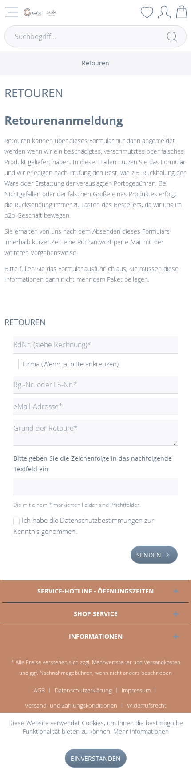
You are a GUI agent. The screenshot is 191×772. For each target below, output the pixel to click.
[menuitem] (129, 12)
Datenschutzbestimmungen (101, 520)
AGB (39, 690)
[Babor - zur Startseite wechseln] (40, 12)
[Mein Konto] (164, 11)
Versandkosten (162, 662)
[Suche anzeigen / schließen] (129, 12)
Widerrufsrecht (146, 705)
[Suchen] (172, 36)
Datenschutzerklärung (83, 690)
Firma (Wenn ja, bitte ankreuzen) (71, 363)
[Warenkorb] (181, 11)
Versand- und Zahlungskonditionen (71, 705)
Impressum (136, 690)
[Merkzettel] (147, 12)
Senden (148, 555)
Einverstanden (96, 758)
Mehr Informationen (141, 731)
